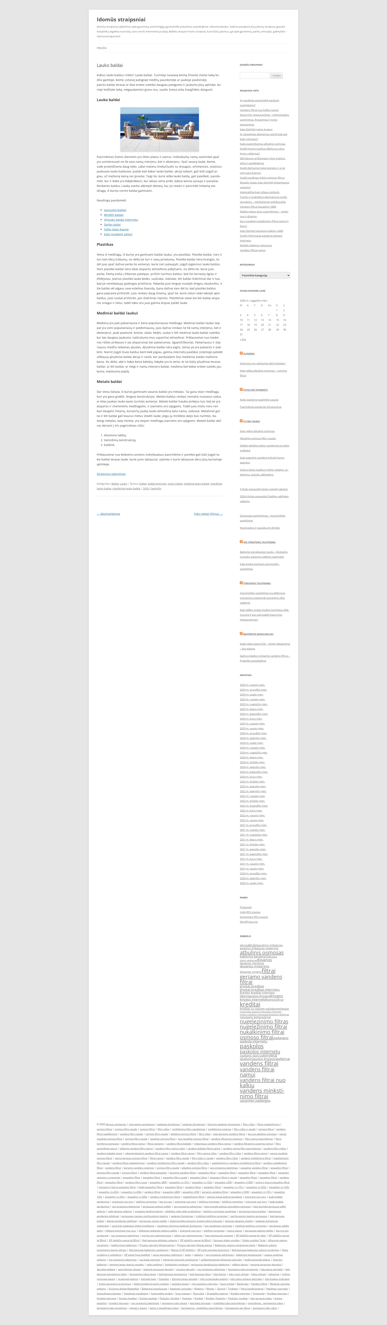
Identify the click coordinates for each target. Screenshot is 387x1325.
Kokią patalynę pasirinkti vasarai (259, 399)
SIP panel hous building (137, 1255)
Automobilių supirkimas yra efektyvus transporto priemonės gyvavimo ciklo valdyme (262, 597)
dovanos (264, 959)
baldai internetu (157, 483)
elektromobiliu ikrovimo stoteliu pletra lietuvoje (196, 1221)
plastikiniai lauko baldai (126, 488)
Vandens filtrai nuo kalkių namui (259, 110)
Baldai (115, 483)
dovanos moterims (254, 966)
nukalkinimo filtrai (262, 1031)
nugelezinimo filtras (264, 1021)
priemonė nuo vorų (122, 1201)
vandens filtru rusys (136, 1182)
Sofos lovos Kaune (116, 229)
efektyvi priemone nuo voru (120, 1230)
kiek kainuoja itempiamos (173, 1274)
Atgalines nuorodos (181, 1288)
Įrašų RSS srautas (250, 912)
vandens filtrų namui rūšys (170, 1148)
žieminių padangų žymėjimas (224, 1124)
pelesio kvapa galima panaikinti (224, 1197)
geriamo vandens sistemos (139, 1167)
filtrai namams (156, 1143)
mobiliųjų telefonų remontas (212, 1216)
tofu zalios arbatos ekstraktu (246, 1279)
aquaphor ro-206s (132, 1192)
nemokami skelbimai (278, 1014)
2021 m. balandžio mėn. (254, 854)
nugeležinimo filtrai (263, 1026)
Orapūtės (164, 1279)
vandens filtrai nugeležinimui (128, 1163)
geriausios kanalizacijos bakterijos (210, 1264)
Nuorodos (198, 1293)
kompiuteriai (275, 1000)
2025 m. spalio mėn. (251, 694)
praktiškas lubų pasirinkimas (229, 1303)
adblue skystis (240, 1264)
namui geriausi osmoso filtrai (131, 1158)
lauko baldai (175, 483)
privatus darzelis (185, 1269)
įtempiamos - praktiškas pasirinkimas (202, 1308)
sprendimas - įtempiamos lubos (265, 1303)
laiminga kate (148, 1279)
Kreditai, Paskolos (216, 1298)
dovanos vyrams (251, 972)
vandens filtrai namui (257, 1072)
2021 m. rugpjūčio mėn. (254, 835)
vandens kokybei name (109, 1153)
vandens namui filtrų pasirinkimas (242, 1148)
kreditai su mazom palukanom (260, 1009)
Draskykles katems (217, 1293)
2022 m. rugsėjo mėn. (252, 796)
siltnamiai (273, 1274)
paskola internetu (253, 1041)
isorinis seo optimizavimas (156, 1235)
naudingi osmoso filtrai (163, 1138)
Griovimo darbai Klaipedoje (124, 1288)
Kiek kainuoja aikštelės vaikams (159, 1240)
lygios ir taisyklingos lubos (164, 1308)
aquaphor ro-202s (256, 1187)
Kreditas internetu (277, 1293)
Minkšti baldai (113, 215)
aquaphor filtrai (279, 1167)
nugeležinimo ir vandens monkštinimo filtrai (236, 1163)
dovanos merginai (252, 963)
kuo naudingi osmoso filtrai (193, 1138)
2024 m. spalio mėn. (251, 743)
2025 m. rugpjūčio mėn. (254, 704)
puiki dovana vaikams (120, 1211)
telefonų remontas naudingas (219, 1211)
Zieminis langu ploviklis (185, 1279)
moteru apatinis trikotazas (253, 1014)
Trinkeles (233, 1288)
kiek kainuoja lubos (200, 1274)
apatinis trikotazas (270, 945)
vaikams (198, 1255)
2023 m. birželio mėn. (252, 781)
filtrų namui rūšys (207, 1153)
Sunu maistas (182, 1293)
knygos (276, 995)
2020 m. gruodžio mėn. (253, 873)
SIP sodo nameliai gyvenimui (213, 1250)
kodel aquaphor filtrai (150, 1187)
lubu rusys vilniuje (239, 1274)
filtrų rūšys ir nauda (245, 1129)
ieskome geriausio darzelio (158, 1269)
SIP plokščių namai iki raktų (251, 1235)
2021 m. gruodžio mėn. (253, 825)
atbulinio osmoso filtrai (183, 1134)
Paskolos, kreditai (238, 1298)
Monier (210, 1288)
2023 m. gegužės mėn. (253, 786)
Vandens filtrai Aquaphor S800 (258, 206)
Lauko (123, 483)
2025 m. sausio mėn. (252, 728)
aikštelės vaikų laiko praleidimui (183, 1211)
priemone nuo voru (255, 1197)
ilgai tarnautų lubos (261, 1298)
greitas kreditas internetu (260, 989)
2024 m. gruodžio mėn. (253, 733)
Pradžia (102, 48)
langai (285, 1009)
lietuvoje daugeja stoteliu (239, 1221)
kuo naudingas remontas (218, 1226)
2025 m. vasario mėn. (252, 723)
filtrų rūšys (249, 1124)
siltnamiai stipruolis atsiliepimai (180, 1259)
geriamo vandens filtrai (261, 979)
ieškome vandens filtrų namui (136, 1148)
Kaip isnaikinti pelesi (118, 234)
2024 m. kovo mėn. (251, 777)
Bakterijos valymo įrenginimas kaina (235, 1245)
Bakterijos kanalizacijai (258, 634)
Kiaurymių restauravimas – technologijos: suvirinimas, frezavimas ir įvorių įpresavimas (264, 119)
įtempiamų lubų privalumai (112, 1308)
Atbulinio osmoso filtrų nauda (258, 438)
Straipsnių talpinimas (111, 474)
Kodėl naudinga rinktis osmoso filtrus (262, 177)
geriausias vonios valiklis (153, 1221)
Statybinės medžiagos (136, 1293)
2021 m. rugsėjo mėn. (252, 830)
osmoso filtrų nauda (126, 1129)
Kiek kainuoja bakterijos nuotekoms (149, 1250)
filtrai (269, 971)
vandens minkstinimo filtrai (262, 1093)
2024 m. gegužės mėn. (253, 767)
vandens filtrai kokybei (178, 1143)
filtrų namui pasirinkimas (259, 1138)
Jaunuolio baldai (115, 210)
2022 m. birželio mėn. (252, 801)
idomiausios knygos (255, 996)
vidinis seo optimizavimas (188, 1235)
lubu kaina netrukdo (272, 1269)
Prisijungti (246, 907)
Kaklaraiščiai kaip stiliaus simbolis (259, 192)
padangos (280, 1038)
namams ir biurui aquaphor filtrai (117, 1187)
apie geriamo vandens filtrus (229, 1134)
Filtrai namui (251, 421)
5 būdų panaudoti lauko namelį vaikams (264, 489)
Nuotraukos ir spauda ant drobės (260, 528)
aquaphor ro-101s (179, 1182)
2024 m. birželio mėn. (252, 762)
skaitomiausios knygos (257, 1058)
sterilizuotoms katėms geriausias (248, 1216)
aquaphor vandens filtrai (254, 1167)
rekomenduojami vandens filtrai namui (146, 1153)
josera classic (234, 1230)
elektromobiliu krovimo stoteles (151, 1284)
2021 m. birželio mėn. (252, 844)
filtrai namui (156, 1158)
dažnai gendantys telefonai (122, 1221)
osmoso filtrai (256, 1037)
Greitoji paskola (148, 1298)
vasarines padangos (255, 1100)
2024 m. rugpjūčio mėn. (254, 752)
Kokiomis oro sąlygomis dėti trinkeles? (263, 363)
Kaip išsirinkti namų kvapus (256, 129)
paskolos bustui (180, 1284)
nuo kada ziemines (149, 1259)
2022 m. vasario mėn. (252, 815)
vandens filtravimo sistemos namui (253, 1143)
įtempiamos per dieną (238, 1308)
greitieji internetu (119, 1303)
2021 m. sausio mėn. (252, 868)
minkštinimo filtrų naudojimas (188, 1129)
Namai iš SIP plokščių (183, 1250)
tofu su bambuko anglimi (214, 1279)
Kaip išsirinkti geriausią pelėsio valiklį (261, 231)
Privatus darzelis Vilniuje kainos (157, 1245)
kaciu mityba (227, 1284)
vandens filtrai (259, 1063)
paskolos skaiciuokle (253, 1056)
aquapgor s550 (223, 1182)
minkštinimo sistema (219, 1129)
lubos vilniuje (258, 1274)
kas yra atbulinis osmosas (262, 1134)
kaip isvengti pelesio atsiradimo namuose (227, 1206)
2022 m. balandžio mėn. (254, 806)
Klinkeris (249, 353)
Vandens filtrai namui (252, 250)
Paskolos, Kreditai (169, 1298)
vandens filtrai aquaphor (153, 1172)
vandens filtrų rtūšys (274, 1148)
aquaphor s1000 (243, 1182)
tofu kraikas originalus (277, 1279)
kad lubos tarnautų (200, 1303)
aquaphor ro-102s (202, 1182)
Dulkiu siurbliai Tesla (253, 1240)
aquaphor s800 (158, 1182)
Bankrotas (243, 1284)
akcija (244, 945)
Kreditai (199, 1298)
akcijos (253, 945)
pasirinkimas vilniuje (129, 1269)
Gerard (221, 1288)
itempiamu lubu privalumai (243, 1269)
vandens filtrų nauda (131, 1134)
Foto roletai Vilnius (208, 514)
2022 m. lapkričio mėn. (253, 791)
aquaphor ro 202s (115, 1197)
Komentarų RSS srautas (254, 917)
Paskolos (187, 1298)
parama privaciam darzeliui (266, 1264)
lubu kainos (219, 1274)
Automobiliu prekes (162, 1293)
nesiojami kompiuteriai (255, 1017)
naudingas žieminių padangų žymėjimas (179, 1226)
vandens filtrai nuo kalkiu (263, 1082)
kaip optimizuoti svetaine (219, 1235)
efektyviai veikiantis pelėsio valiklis (158, 1230)
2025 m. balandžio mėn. (254, 714)
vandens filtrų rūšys (230, 1153)
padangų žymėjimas (168, 1124)
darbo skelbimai (248, 960)
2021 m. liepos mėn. (251, 839)
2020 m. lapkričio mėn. (253, 878)
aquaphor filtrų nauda (175, 1177)
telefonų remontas (146, 1201)
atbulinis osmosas (262, 952)
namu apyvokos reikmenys (167, 1255)
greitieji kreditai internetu (257, 992)
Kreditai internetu (240, 1293)
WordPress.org (249, 922)
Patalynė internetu (255, 389)
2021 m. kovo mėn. (251, 859)
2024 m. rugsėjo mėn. (252, 748)
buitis (188, 1255)
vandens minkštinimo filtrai (256, 1158)
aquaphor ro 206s (137, 1197)
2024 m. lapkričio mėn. (253, 738)
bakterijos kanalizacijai (255, 956)
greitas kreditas (252, 986)
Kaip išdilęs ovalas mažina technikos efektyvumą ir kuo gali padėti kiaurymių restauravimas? (264, 614)
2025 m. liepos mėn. (251, 709)
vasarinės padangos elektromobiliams (133, 1226)
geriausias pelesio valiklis (259, 1230)
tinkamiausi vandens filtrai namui (212, 1143)
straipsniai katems (128, 1279)
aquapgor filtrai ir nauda (223, 1177)
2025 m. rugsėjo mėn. (252, 699)
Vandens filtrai (259, 1284)
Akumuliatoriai (108, 514)
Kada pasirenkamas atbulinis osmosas (262, 144)
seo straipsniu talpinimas (224, 1167)
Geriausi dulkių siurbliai (226, 1240)
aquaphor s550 (190, 1192)
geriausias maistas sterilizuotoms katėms (145, 1216)
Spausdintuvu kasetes (109, 1293)
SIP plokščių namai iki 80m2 (124, 1240)
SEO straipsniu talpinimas (259, 542)
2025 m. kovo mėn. (251, 719)
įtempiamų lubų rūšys (265, 1308)
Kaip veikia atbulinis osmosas (257, 431)
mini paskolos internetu (204, 1284)
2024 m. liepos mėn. (251, 757)
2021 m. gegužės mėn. (253, 849)
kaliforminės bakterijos (124, 1245)
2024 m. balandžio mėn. (254, 772)
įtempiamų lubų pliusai (174, 1303)
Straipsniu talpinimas (257, 583)
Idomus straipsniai (116, 1124)
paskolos (252, 1046)
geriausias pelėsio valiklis (157, 1206)
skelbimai (282, 1058)
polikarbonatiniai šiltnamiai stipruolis (221, 1259)
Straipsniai (259, 1293)
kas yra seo (165, 1201)
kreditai (250, 1004)
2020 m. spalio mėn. (251, 883)
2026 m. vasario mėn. (252, 685)
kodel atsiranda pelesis (257, 1259)
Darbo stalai (112, 224)
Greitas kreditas (128, 1298)
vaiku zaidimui (154, 1264)
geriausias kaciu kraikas (252, 1211)
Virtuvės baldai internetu (121, 220)
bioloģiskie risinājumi (177, 1264)
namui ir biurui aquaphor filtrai (272, 1182)
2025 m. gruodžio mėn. (253, 690)
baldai (143, 483)
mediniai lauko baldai (196, 483)
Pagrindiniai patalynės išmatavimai (260, 407)
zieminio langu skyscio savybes (126, 1264)
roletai (272, 1055)
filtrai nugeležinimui (268, 1124)
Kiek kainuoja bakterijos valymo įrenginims (255, 1250)
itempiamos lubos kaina (142, 1274)
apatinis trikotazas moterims (259, 948)
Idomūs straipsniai (121, 19)
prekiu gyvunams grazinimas (115, 1284)
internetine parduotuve (142, 1124)
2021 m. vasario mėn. (252, 864)
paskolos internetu (260, 1051)
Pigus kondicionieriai (252, 1288)
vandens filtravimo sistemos (226, 1138)
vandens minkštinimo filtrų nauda (165, 1163)
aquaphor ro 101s (262, 1192)
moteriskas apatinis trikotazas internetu (261, 1011)
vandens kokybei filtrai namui (204, 1148)
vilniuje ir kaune (138, 1308)
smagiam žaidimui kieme (149, 1211)
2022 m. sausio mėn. (252, 820)
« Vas (243, 339)
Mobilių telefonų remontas (256, 245)
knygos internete (253, 999)
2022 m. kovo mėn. (251, 810)
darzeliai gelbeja (106, 1269)
